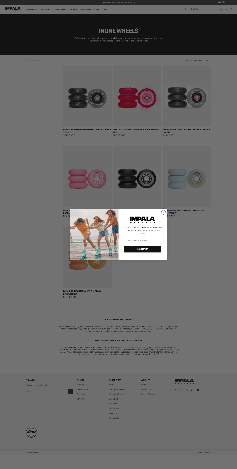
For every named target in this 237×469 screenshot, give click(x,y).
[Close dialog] (163, 212)
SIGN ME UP (142, 249)
